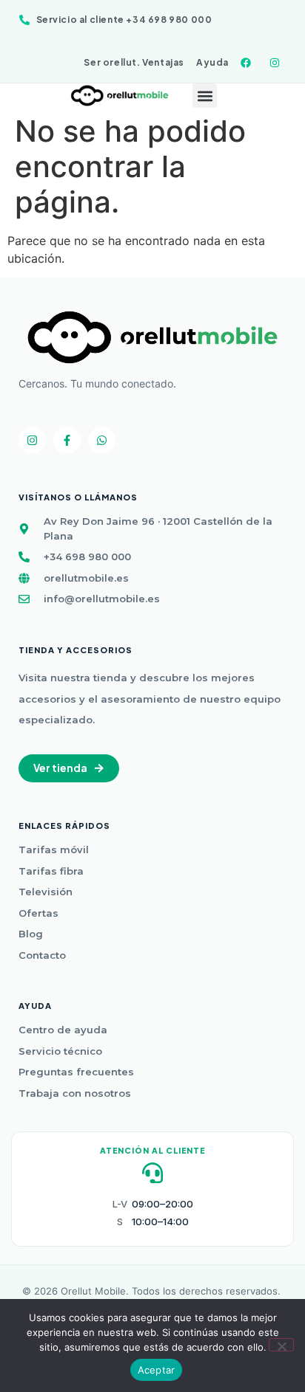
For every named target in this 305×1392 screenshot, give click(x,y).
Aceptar (156, 1370)
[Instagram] (32, 440)
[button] (204, 95)
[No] (281, 1344)
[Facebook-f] (67, 440)
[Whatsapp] (101, 440)
